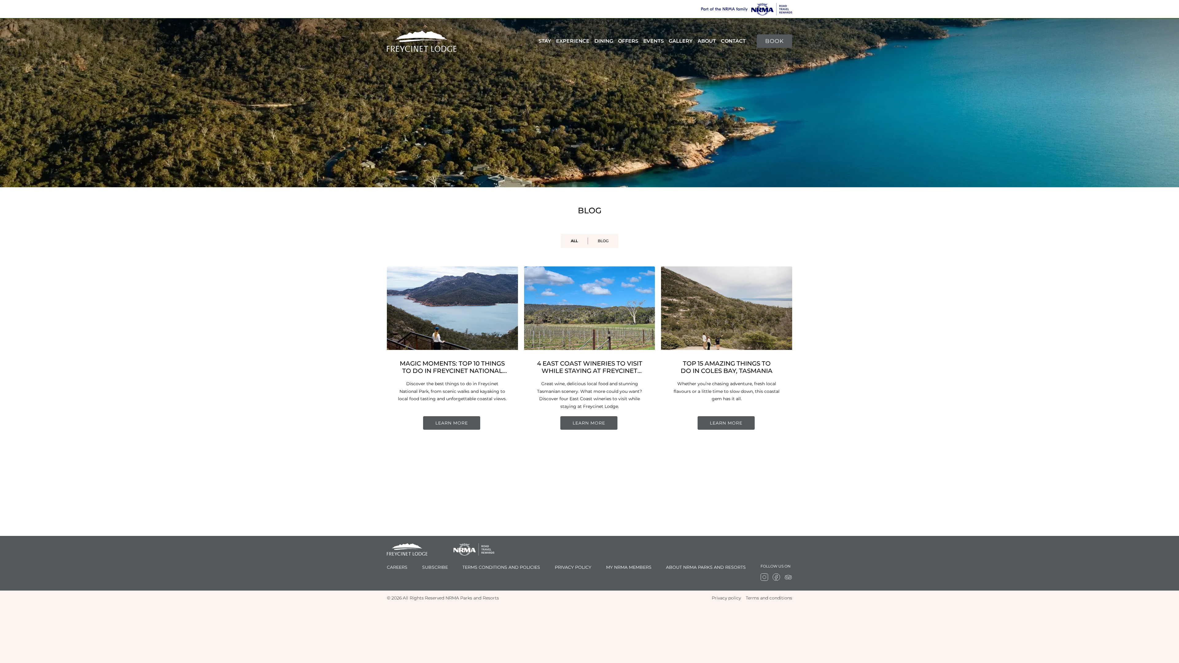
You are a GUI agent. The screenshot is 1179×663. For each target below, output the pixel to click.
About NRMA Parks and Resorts (706, 567)
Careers (397, 567)
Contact (733, 41)
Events (653, 41)
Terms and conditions (769, 598)
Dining (603, 41)
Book (774, 41)
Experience (573, 41)
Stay (545, 41)
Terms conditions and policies (501, 567)
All (574, 240)
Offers (628, 41)
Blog (603, 240)
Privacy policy (573, 567)
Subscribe (435, 567)
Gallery (681, 41)
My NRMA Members (629, 567)
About (707, 41)
